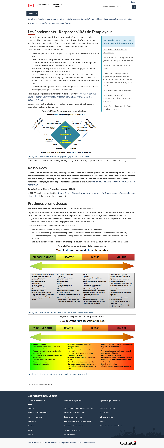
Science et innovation (107, 408)
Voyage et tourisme (35, 417)
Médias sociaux (33, 443)
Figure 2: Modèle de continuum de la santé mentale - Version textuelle (62, 312)
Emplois (31, 408)
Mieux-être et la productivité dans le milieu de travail (117, 107)
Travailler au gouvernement (48, 19)
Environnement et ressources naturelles (78, 408)
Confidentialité (89, 443)
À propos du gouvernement (110, 401)
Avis (80, 443)
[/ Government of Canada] (45, 6)
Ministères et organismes (73, 401)
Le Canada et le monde (72, 430)
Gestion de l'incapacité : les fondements (115, 51)
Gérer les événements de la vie (111, 426)
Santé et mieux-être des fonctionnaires (118, 19)
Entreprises (32, 421)
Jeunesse (103, 421)
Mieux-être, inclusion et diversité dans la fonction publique (81, 19)
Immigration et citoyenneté (38, 413)
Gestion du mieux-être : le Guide (117, 90)
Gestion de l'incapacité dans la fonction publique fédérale (50, 23)
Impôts (30, 435)
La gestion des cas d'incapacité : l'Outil (117, 67)
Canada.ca (31, 19)
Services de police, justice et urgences (77, 421)
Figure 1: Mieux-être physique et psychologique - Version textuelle (60, 156)
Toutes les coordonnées (36, 401)
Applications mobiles (49, 443)
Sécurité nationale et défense (74, 413)
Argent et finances (70, 435)
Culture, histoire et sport (73, 417)
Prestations (32, 426)
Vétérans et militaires (107, 417)
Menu (33, 13)
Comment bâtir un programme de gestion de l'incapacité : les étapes (118, 59)
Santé (30, 430)
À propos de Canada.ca (67, 443)
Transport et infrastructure (74, 426)
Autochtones (104, 413)
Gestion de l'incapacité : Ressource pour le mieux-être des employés (117, 98)
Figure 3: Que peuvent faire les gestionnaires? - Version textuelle (59, 374)
